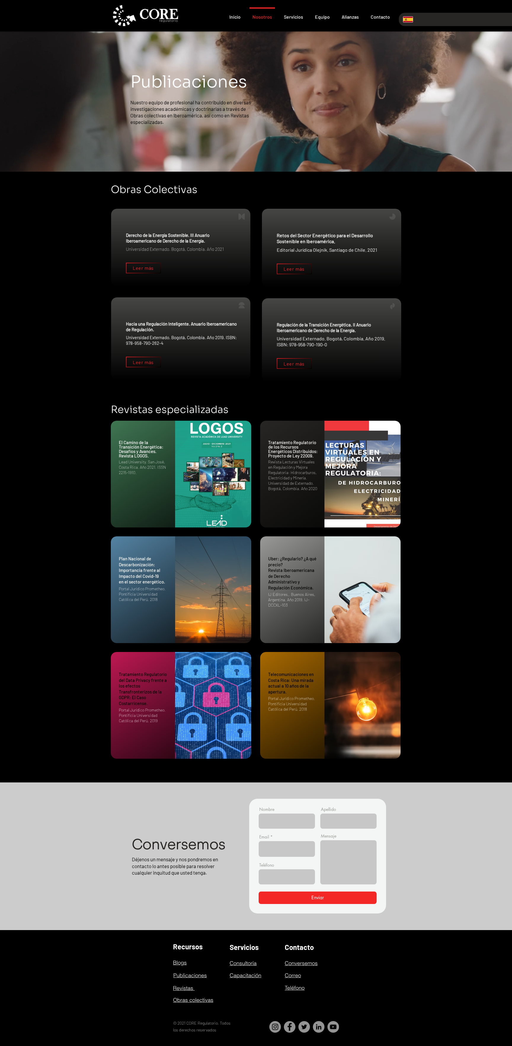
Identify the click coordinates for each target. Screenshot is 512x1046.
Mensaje (328, 836)
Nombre (266, 809)
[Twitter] (304, 1027)
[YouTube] (333, 1027)
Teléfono (266, 865)
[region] (181, 474)
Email (264, 837)
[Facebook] (289, 1027)
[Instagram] (275, 1027)
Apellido (328, 809)
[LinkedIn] (318, 1027)
